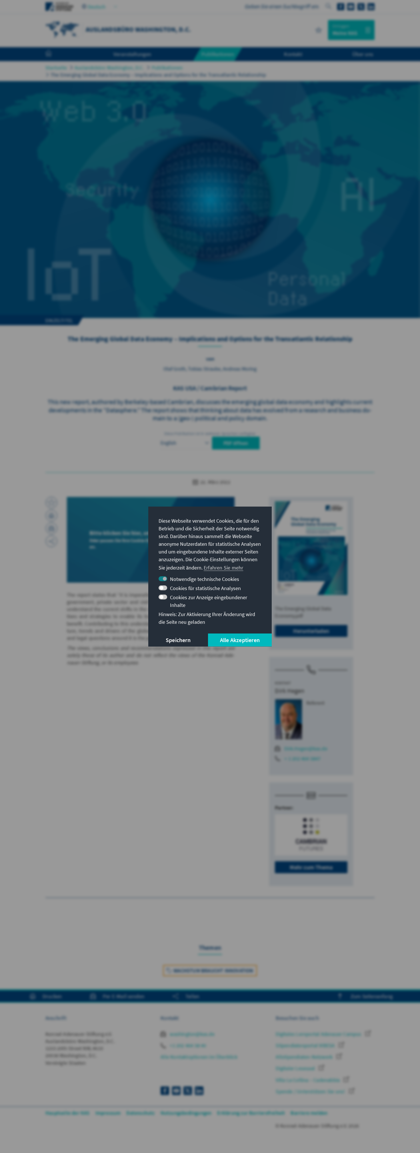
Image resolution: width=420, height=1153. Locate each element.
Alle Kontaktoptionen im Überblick (199, 1057)
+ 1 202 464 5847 (302, 758)
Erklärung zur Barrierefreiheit (251, 1113)
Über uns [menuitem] (362, 54)
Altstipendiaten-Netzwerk (305, 1057)
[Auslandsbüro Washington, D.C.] (62, 29)
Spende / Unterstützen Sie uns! (311, 1091)
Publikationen (167, 67)
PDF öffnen (235, 443)
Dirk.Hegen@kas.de (305, 748)
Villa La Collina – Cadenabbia (308, 1080)
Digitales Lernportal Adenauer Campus (319, 1034)
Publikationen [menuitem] (217, 54)
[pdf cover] (311, 548)
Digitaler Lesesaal (296, 1068)
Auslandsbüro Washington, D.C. (109, 67)
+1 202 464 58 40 (187, 1045)
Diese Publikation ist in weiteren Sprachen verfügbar (210, 433)
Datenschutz (140, 1113)
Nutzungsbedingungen (186, 1113)
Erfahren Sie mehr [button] (223, 567)
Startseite (56, 67)
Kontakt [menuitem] (293, 54)
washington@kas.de (192, 1034)
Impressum (108, 1113)
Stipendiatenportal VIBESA (306, 1045)
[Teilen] (51, 541)
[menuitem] (54, 54)
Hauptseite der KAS (67, 1113)
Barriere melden (309, 1113)
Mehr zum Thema (311, 867)
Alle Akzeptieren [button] (240, 640)
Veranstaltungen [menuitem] (132, 54)
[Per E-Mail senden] (51, 528)
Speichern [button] (178, 640)
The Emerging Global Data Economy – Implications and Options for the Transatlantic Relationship (158, 74)
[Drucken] (51, 515)
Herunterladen (311, 630)
